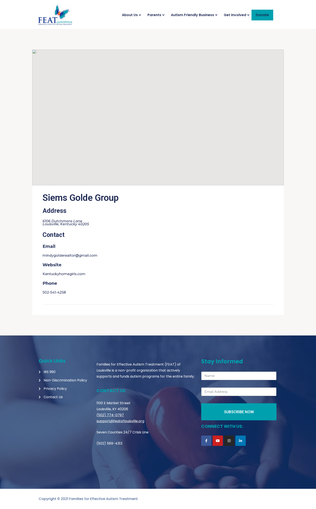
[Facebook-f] (206, 441)
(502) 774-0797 (110, 415)
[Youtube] (218, 441)
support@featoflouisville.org (120, 421)
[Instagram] (229, 441)
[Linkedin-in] (240, 441)
